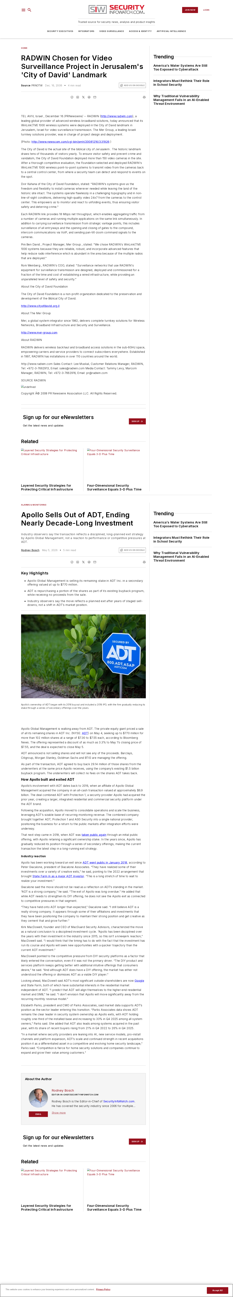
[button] (23, 10)
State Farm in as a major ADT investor (58, 876)
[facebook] (72, 97)
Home (24, 48)
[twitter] (83, 97)
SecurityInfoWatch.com (118, 1101)
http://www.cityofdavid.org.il (40, 306)
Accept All (217, 1290)
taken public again (94, 834)
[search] (29, 10)
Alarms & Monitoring (33, 505)
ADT (85, 733)
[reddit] (89, 97)
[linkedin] (77, 97)
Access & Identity (140, 31)
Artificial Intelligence (171, 31)
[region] (116, 1290)
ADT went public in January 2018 (105, 862)
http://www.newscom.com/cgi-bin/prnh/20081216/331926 (70, 141)
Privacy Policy (103, 1289)
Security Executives (60, 31)
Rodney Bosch (30, 550)
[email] (94, 97)
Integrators (86, 31)
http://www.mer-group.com (39, 332)
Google (139, 980)
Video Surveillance (111, 31)
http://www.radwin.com (116, 116)
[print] (144, 97)
